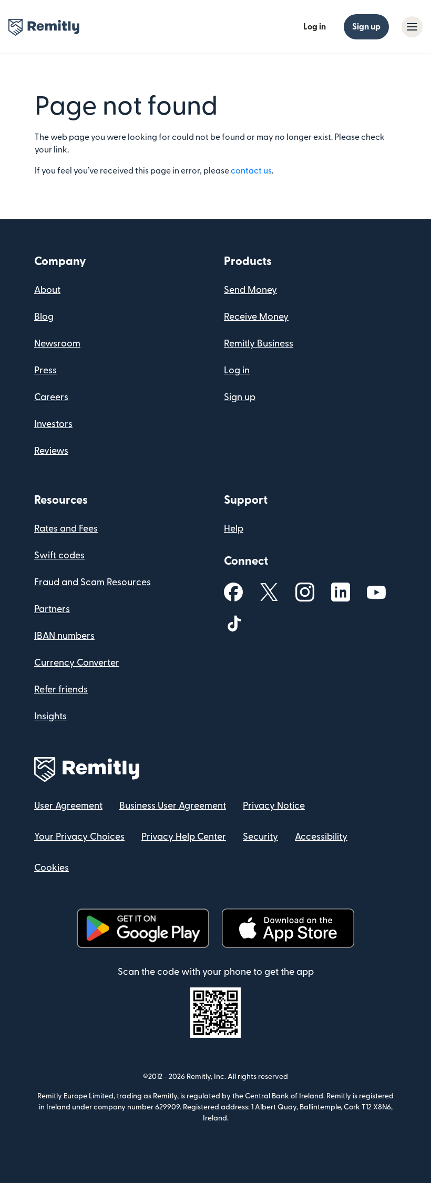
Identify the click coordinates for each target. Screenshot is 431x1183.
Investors (53, 424)
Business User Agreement (172, 805)
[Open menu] (412, 26)
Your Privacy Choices (79, 836)
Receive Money (256, 316)
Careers (51, 397)
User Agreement (68, 805)
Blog (44, 316)
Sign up (366, 27)
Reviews (51, 450)
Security (260, 836)
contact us (251, 171)
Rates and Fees (66, 528)
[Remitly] (43, 27)
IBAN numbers (64, 635)
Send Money (250, 289)
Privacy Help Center (183, 836)
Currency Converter (76, 662)
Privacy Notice (274, 805)
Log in (314, 27)
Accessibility (321, 836)
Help (233, 528)
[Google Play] (143, 928)
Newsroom (57, 343)
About (47, 289)
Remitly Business (258, 343)
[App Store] (288, 928)
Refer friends (61, 689)
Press (45, 370)
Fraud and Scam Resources (92, 582)
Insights (50, 716)
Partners (52, 609)
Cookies (51, 867)
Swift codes (59, 555)
